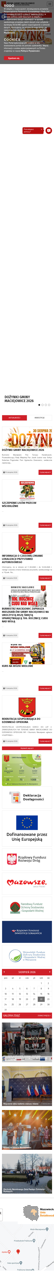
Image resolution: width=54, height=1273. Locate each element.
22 (41, 999)
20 (27, 999)
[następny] (50, 972)
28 (34, 1004)
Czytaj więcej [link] (45, 472)
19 (20, 999)
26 (20, 1004)
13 (27, 994)
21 (34, 999)
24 (5, 1004)
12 (20, 994)
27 (27, 1004)
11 (13, 994)
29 (41, 1004)
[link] (27, 439)
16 (48, 994)
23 (48, 999)
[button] (48, 130)
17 (6, 999)
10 (6, 994)
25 (13, 1004)
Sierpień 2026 (27, 972)
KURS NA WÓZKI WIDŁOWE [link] (17, 666)
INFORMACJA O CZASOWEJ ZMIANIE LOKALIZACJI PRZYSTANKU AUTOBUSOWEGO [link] (22, 559)
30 (48, 1004)
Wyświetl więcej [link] (27, 748)
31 (6, 1010)
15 (41, 994)
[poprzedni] (4, 972)
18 (13, 999)
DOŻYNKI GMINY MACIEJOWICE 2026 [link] (19, 399)
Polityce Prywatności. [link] (30, 50)
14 (34, 994)
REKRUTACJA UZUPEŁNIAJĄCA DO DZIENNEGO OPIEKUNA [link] (21, 720)
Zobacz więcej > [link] (44, 1016)
